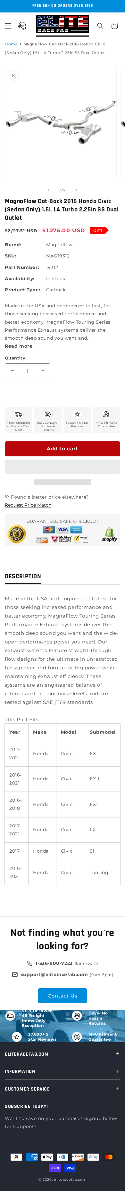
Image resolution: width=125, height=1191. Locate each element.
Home (11, 44)
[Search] (100, 26)
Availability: (20, 278)
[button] (62, 467)
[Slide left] (48, 190)
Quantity (15, 357)
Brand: (13, 245)
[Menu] (8, 26)
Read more (18, 346)
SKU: (10, 256)
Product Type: (22, 290)
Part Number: (22, 267)
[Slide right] (77, 190)
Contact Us (62, 996)
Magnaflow (59, 245)
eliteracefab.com (70, 1179)
